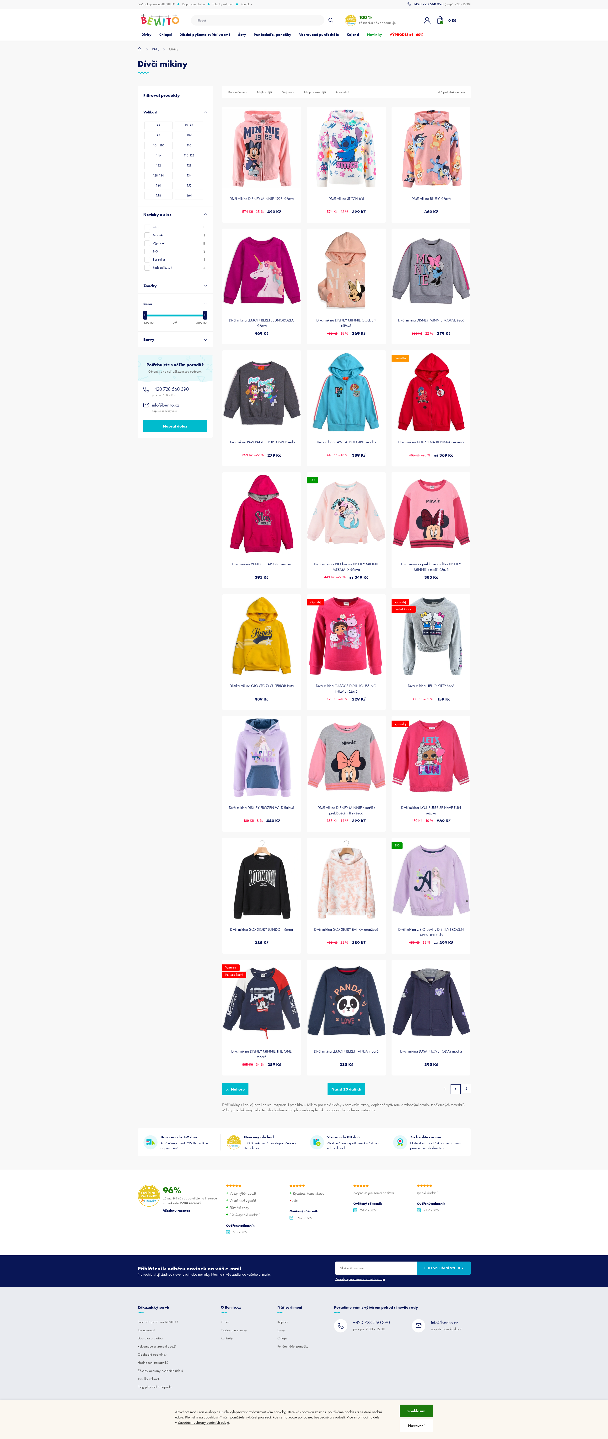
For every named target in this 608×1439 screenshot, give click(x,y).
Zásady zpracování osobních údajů (360, 1279)
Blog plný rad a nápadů (155, 1387)
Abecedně (342, 92)
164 (189, 195)
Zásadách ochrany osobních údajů (203, 1422)
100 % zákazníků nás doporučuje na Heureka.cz (270, 1142)
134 (189, 175)
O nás (225, 1322)
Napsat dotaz (175, 426)
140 (158, 185)
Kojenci (282, 1322)
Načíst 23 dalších (346, 1089)
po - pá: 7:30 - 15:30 (170, 391)
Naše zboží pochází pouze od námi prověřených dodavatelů (435, 1142)
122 (158, 165)
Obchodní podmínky (152, 1354)
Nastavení (416, 1425)
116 (158, 155)
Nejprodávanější (315, 92)
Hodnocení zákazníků (153, 1362)
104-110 (158, 145)
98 (158, 135)
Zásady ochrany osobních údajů (160, 1371)
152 (189, 185)
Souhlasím (416, 1410)
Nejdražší (288, 92)
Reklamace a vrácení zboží (157, 1346)
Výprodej (179, 243)
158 (158, 195)
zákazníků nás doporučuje (377, 20)
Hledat (330, 20)
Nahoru (238, 1089)
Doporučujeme (237, 92)
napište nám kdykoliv (165, 407)
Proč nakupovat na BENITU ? (156, 4)
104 (189, 135)
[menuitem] (147, 35)
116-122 (189, 155)
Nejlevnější (264, 92)
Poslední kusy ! (179, 267)
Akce (179, 227)
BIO (179, 251)
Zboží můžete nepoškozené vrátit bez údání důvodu (353, 1142)
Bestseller (179, 259)
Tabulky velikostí (222, 4)
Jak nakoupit (146, 1330)
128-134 (158, 175)
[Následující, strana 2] (455, 1089)
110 (189, 145)
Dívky (281, 1330)
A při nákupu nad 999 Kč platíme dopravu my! (184, 1142)
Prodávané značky (234, 1330)
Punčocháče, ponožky (292, 1346)
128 (189, 165)
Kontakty (246, 4)
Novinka (179, 235)
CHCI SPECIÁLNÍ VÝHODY (443, 1268)
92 (158, 125)
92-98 (189, 125)
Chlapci (282, 1338)
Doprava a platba (193, 4)
